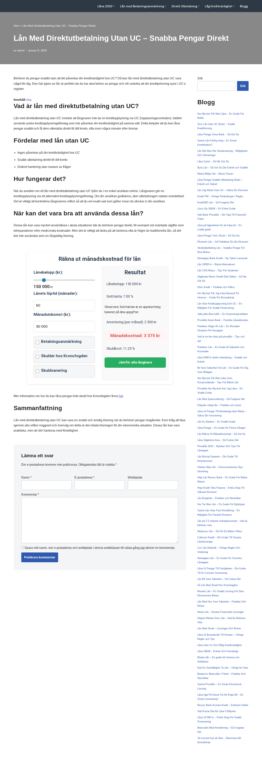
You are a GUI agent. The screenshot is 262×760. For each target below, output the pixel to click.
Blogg (244, 6)
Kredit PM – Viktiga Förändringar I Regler (220, 196)
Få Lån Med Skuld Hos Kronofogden (217, 585)
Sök (200, 78)
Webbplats (135, 477)
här (121, 396)
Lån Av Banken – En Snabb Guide (216, 421)
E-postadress (84, 477)
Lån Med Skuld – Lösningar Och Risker (219, 628)
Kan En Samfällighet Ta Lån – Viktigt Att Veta (222, 667)
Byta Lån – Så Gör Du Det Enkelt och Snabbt (222, 167)
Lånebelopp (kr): (48, 272)
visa (28, 99)
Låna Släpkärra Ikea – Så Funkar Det (218, 440)
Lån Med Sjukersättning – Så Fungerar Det (221, 399)
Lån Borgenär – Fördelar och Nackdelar (219, 498)
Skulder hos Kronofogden (64, 356)
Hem (16, 25)
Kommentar (30, 494)
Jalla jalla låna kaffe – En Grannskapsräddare (222, 314)
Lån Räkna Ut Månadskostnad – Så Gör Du (221, 434)
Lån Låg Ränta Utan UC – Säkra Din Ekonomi (222, 190)
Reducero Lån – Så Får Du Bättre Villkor (219, 531)
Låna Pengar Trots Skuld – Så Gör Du (218, 235)
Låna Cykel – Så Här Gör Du (213, 161)
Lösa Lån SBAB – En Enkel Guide (216, 208)
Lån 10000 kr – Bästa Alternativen (216, 264)
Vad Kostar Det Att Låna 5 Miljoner (216, 711)
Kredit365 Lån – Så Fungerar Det (215, 202)
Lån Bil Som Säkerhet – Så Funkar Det (219, 579)
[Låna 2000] (25, 6)
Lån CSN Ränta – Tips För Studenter (217, 270)
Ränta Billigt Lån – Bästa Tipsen (215, 173)
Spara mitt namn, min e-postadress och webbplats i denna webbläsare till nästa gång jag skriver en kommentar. (100, 547)
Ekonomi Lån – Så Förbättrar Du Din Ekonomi (222, 241)
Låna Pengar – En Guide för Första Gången (221, 427)
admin (21, 50)
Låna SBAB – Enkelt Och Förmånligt (217, 651)
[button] (114, 6)
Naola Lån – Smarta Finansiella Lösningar (220, 612)
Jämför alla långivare (135, 362)
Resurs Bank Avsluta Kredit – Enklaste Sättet (222, 705)
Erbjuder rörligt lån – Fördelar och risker (219, 405)
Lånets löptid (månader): (56, 293)
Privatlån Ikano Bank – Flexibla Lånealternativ (222, 320)
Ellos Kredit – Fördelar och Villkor (216, 287)
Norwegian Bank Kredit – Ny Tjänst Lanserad (222, 258)
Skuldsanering (54, 370)
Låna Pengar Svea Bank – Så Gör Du (218, 134)
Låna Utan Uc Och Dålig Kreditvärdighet (219, 645)
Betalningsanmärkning (61, 341)
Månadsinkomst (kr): (52, 314)
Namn (26, 477)
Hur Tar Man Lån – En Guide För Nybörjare (221, 504)
